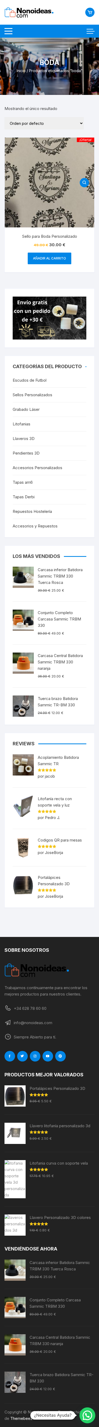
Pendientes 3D (26, 453)
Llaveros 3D (24, 438)
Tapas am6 (23, 482)
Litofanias (21, 423)
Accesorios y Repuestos (35, 525)
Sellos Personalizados (32, 394)
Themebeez (21, 1418)
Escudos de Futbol (29, 380)
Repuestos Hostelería (32, 511)
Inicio (21, 70)
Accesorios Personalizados (37, 467)
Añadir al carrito (49, 258)
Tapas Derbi (24, 496)
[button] (87, 1415)
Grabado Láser (26, 409)
